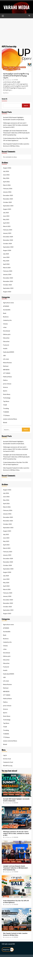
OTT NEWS (6, 373)
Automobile (6, 309)
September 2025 (8, 205)
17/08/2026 (16, 871)
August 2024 (7, 250)
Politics (5, 380)
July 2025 (6, 212)
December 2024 (8, 236)
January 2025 (7, 233)
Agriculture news (8, 302)
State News (6, 394)
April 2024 (6, 264)
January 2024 (7, 274)
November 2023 (8, 281)
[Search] (29, 15)
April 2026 (6, 181)
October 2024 (7, 243)
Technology (6, 69)
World (5, 422)
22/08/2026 (16, 802)
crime (5, 327)
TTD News (6, 415)
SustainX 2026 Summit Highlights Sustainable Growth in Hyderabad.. (13, 118)
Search (4, 99)
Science (5, 387)
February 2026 (7, 188)
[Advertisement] (16, 30)
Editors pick (11, 67)
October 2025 (7, 202)
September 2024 (8, 247)
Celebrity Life (7, 320)
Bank (4, 313)
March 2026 (6, 185)
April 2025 (6, 223)
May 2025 (6, 219)
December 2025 (8, 195)
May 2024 (6, 260)
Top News (12, 69)
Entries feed (7, 759)
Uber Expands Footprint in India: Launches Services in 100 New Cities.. (16, 145)
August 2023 (7, 291)
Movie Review (7, 362)
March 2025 (6, 226)
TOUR (5, 405)
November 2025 (8, 199)
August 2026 (7, 168)
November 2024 (8, 240)
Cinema (5, 324)
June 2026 (6, 175)
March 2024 (6, 267)
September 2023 (8, 288)
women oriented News (10, 419)
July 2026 (6, 171)
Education (6, 338)
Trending (18, 69)
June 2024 (6, 257)
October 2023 (7, 285)
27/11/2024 (16, 79)
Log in (5, 755)
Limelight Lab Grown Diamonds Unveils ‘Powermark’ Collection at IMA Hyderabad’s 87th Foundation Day (16, 133)
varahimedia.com (8, 79)
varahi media (17, 7)
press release (7, 384)
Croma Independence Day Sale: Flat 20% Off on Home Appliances (15, 139)
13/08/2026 (16, 904)
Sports (5, 391)
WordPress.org (7, 765)
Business (6, 67)
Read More (5, 93)
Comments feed (8, 762)
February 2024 (7, 271)
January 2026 (7, 192)
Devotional (6, 331)
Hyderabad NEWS (8, 352)
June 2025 (6, 216)
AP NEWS (6, 306)
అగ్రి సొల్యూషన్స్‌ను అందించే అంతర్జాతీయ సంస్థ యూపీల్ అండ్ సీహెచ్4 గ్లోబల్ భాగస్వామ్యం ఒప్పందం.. (16, 76)
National (23, 67)
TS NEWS (6, 412)
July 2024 (6, 254)
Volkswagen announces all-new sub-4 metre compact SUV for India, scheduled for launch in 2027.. (15, 125)
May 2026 (6, 178)
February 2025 (7, 230)
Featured (6, 345)
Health (5, 348)
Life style (18, 67)
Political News (7, 376)
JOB (4, 355)
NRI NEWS (6, 369)
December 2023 (8, 278)
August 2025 (7, 209)
